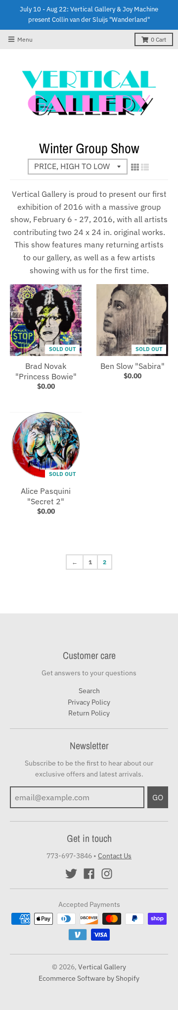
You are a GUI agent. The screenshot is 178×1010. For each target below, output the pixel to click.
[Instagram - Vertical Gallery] (107, 874)
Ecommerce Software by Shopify (89, 978)
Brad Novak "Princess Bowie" (46, 371)
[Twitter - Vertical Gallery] (71, 874)
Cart (158, 39)
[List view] (145, 167)
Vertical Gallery (102, 966)
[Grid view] (135, 167)
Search (89, 690)
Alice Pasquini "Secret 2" (46, 496)
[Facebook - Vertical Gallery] (89, 874)
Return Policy (89, 713)
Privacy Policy (89, 702)
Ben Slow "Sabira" (132, 366)
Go (157, 797)
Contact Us (115, 855)
